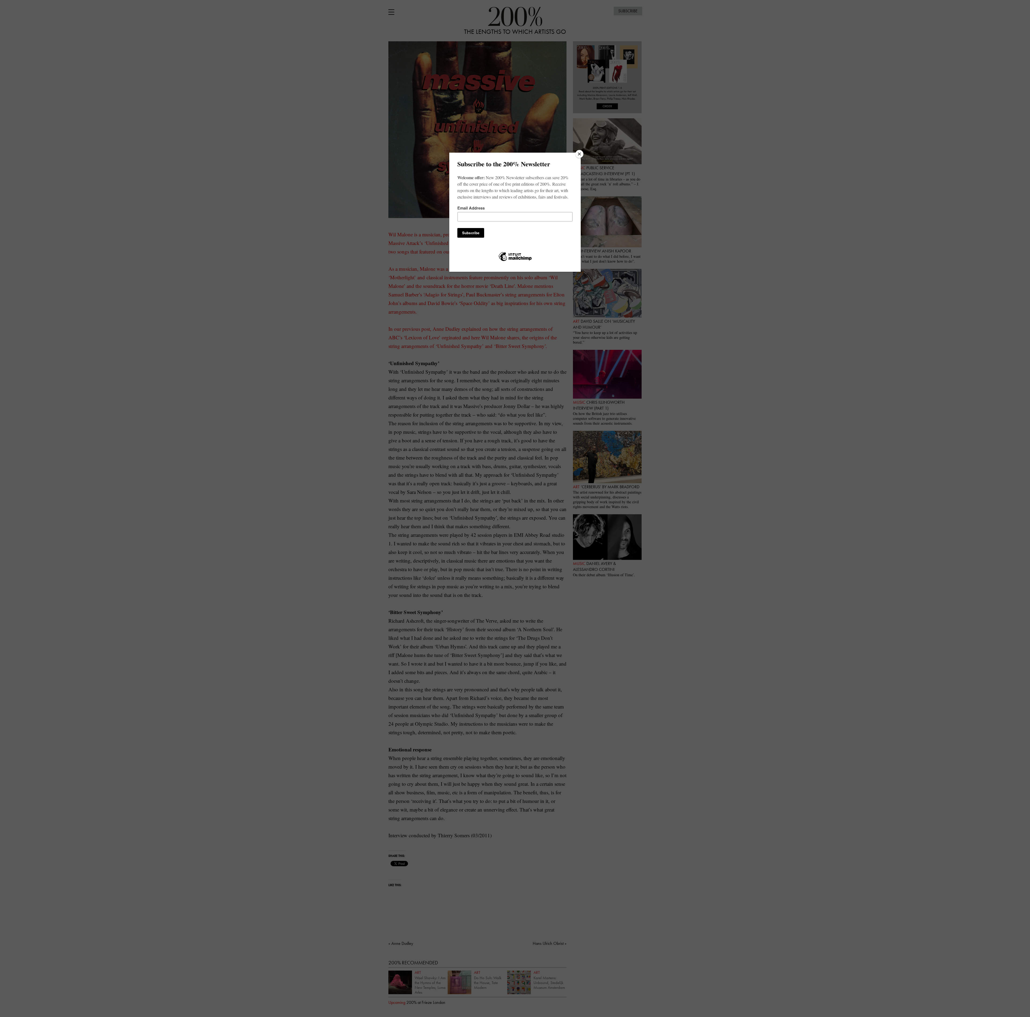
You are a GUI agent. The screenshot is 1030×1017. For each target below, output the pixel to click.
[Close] (579, 154)
